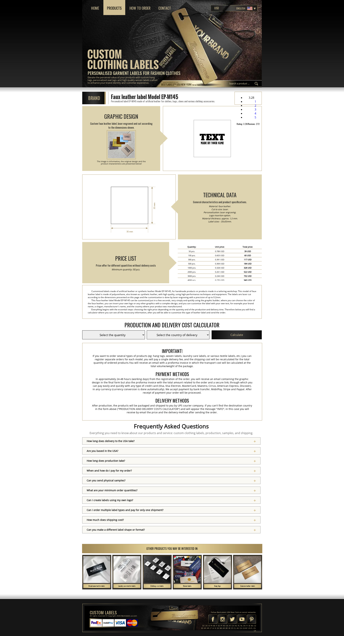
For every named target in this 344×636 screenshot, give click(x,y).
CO (232, 628)
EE (202, 628)
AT (230, 626)
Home (95, 8)
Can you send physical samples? (106, 480)
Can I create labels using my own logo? (110, 500)
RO (224, 626)
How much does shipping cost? (105, 520)
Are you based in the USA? (102, 451)
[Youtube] (241, 619)
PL (239, 626)
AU (238, 628)
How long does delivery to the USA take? (111, 441)
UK (206, 626)
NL (241, 626)
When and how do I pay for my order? (109, 470)
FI (247, 626)
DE (227, 626)
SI (215, 628)
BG (252, 626)
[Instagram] (222, 619)
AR (224, 628)
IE (209, 626)
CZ (255, 626)
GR (205, 628)
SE (249, 626)
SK (218, 628)
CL (235, 628)
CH (233, 626)
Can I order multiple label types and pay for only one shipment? (125, 510)
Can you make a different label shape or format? (116, 529)
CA (241, 628)
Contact (164, 8)
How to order (140, 8)
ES (219, 626)
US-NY (245, 628)
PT (221, 626)
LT (211, 628)
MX (221, 628)
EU (203, 626)
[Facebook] (212, 619)
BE (214, 626)
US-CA (254, 629)
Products (114, 8)
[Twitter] (232, 619)
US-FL (250, 628)
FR (211, 626)
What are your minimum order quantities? (112, 490)
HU (236, 626)
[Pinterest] (251, 619)
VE (229, 628)
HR (208, 628)
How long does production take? (106, 460)
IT (216, 626)
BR (227, 628)
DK (244, 626)
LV (213, 628)
